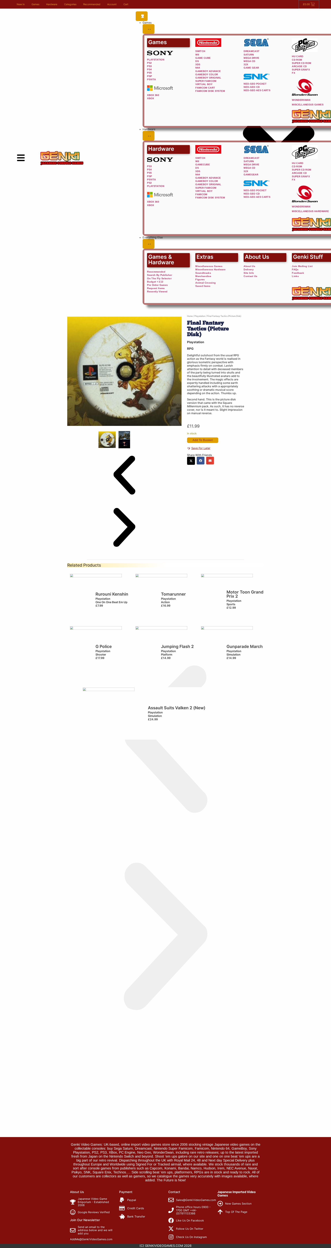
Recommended (91, 4)
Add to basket (203, 440)
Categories (70, 4)
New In (21, 4)
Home (190, 316)
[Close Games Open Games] (148, 29)
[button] (124, 475)
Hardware (51, 4)
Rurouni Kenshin (112, 594)
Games (35, 4)
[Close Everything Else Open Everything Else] (148, 244)
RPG (190, 348)
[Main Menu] (21, 158)
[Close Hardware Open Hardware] (148, 136)
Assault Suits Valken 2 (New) (176, 707)
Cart (125, 4)
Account (112, 4)
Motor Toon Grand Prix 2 (245, 594)
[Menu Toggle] (142, 16)
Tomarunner (173, 594)
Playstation (199, 316)
